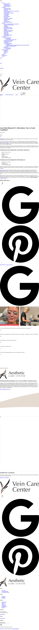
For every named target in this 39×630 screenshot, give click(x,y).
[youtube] (2, 497)
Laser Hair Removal (3, 170)
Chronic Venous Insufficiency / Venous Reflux (11, 23)
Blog (5, 53)
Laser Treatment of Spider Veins (11, 39)
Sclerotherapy (8, 38)
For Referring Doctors (7, 5)
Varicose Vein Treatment (8, 43)
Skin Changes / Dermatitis (8, 18)
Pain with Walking (7, 16)
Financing (5, 51)
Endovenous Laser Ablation (8, 40)
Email (2, 622)
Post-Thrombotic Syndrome (8, 30)
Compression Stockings (8, 41)
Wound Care (6, 46)
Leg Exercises (6, 42)
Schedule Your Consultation (4, 477)
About (3, 2)
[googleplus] (20, 224)
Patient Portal (6, 50)
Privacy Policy (2, 628)
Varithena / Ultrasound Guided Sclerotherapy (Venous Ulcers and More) (17, 45)
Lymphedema (6, 26)
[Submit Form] (1, 625)
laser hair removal (5, 142)
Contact (3, 56)
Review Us (6, 52)
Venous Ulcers (6, 35)
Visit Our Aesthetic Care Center (5, 389)
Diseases (3, 597)
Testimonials (4, 604)
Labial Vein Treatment (7, 47)
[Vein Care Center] (19, 91)
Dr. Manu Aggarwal (7, 3)
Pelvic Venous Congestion (8, 28)
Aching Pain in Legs (7, 8)
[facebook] (2, 182)
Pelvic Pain (6, 17)
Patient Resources (5, 49)
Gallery (3, 54)
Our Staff (3, 590)
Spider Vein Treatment (7, 37)
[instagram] (2, 183)
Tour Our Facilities (7, 6)
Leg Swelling (6, 15)
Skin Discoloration (7, 19)
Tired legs (5, 20)
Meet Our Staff (6, 4)
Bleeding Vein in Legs (7, 9)
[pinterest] (20, 575)
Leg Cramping (6, 13)
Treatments (4, 36)
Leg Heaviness (6, 14)
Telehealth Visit (4, 55)
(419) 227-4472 (4, 178)
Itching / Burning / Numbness (9, 12)
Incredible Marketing (15, 628)
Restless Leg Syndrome (8, 31)
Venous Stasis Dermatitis (8, 22)
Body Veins (6, 10)
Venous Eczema (6, 21)
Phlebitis (5, 29)
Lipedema (5, 25)
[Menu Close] (1, 0)
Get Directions (2, 614)
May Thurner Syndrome (8, 27)
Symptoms (3, 7)
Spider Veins (6, 32)
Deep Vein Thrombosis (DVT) (9, 24)
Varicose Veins (6, 33)
